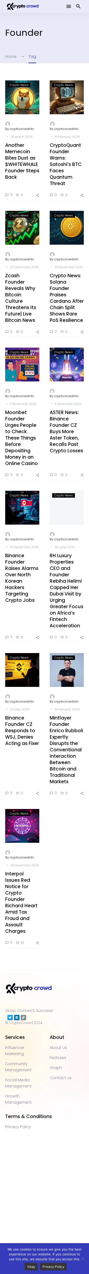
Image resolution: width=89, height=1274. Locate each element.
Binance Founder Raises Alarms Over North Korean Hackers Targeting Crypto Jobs (21, 578)
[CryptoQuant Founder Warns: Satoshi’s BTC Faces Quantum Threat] (67, 97)
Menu (69, 6)
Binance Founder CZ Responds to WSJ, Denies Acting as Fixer (22, 731)
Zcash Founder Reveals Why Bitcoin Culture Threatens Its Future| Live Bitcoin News (20, 298)
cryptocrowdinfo (22, 129)
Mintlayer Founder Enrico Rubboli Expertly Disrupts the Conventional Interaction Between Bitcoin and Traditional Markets (66, 750)
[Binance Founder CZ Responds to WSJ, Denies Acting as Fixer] (22, 670)
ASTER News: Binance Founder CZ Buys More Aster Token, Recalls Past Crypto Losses (66, 431)
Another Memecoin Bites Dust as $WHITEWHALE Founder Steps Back (22, 161)
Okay (31, 1267)
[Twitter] (10, 1017)
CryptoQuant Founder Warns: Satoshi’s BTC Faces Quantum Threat (66, 164)
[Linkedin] (17, 1017)
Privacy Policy (53, 1267)
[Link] (23, 1017)
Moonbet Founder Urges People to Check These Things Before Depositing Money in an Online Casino (21, 438)
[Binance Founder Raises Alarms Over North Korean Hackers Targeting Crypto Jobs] (22, 508)
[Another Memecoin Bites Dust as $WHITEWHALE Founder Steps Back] (22, 97)
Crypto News (19, 85)
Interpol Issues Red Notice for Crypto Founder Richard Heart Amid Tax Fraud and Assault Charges (21, 902)
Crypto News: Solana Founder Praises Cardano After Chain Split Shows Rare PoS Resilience (67, 298)
